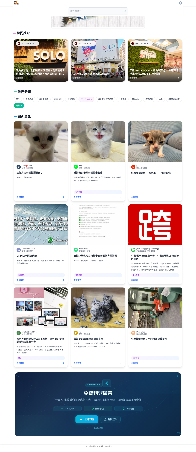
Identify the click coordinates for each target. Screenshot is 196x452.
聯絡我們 (92, 446)
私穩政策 (108, 446)
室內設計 (136, 99)
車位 (18, 99)
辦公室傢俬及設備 (105, 99)
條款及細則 (98, 428)
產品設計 (29, 99)
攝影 (161, 99)
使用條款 (100, 446)
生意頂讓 (122, 99)
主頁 (86, 446)
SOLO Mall (86, 99)
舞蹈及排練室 (174, 99)
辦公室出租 (43, 99)
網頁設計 (149, 99)
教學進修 (71, 99)
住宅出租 (58, 99)
